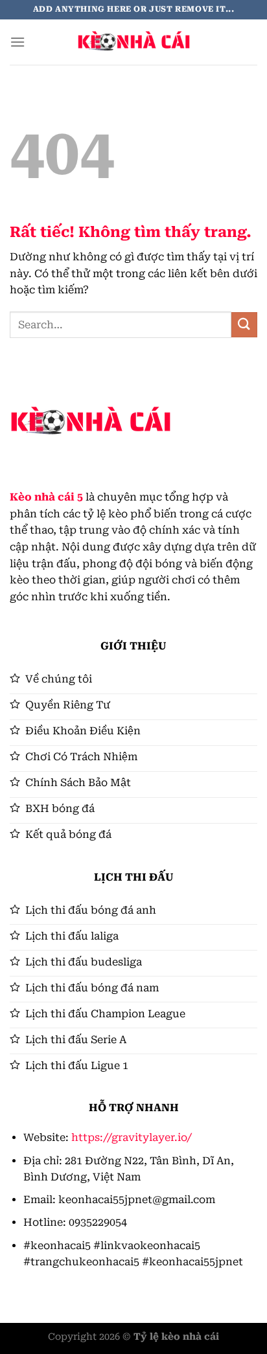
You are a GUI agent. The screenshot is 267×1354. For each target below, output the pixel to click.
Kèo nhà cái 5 (46, 497)
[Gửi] (244, 324)
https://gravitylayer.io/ (131, 1137)
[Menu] (17, 42)
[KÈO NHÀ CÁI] (133, 42)
